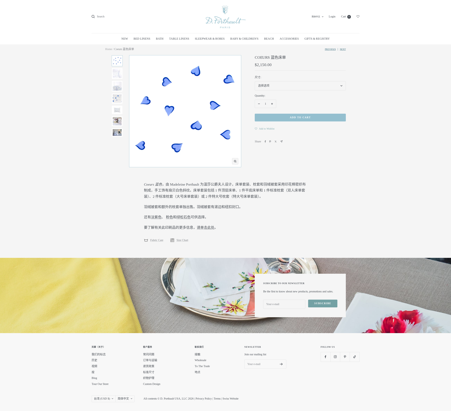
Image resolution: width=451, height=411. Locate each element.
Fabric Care (156, 240)
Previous (330, 49)
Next (343, 49)
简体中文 (316, 17)
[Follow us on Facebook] (325, 357)
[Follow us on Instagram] (335, 357)
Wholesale (200, 360)
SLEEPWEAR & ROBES (210, 38)
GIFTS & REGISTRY (317, 38)
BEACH (269, 38)
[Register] (281, 364)
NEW (124, 38)
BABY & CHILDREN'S (244, 38)
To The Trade (202, 366)
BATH (159, 38)
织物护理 (148, 377)
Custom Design (151, 383)
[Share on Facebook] (265, 141)
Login (332, 16)
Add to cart (300, 117)
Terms (217, 398)
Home (108, 49)
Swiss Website (231, 398)
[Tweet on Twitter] (275, 141)
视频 (94, 366)
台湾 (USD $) (102, 398)
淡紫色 (156, 217)
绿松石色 (184, 217)
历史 (94, 360)
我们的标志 (99, 354)
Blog (94, 377)
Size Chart (182, 240)
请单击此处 (205, 227)
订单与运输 (150, 360)
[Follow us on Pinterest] (345, 357)
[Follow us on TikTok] (354, 357)
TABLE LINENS (179, 38)
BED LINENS (142, 38)
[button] (264, 128)
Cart (345, 16)
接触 (197, 354)
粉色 (169, 217)
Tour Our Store (100, 383)
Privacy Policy (204, 398)
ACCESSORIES (289, 38)
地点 (197, 372)
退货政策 (148, 366)
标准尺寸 (148, 372)
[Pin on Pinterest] (270, 141)
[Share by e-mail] (281, 141)
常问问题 (148, 354)
